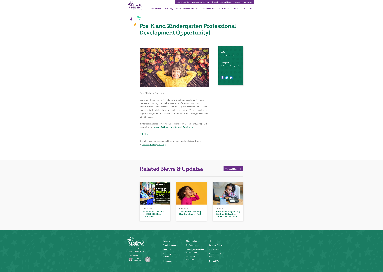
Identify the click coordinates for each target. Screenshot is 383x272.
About (235, 8)
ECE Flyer (144, 134)
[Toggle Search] (245, 8)
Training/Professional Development (181, 8)
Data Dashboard (225, 2)
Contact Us (248, 2)
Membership (156, 8)
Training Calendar (183, 2)
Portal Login (238, 2)
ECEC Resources (207, 8)
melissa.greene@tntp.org (154, 144)
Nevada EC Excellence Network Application (173, 127)
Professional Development (230, 66)
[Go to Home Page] (134, 5)
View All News (232, 168)
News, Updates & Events (200, 2)
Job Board (214, 2)
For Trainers (223, 8)
